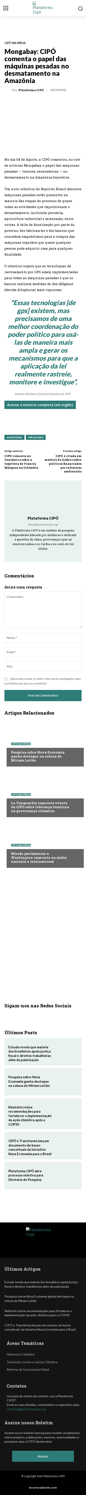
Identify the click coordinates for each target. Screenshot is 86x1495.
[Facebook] (63, 102)
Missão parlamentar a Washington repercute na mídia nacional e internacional (39, 857)
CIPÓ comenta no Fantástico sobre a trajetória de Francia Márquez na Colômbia (21, 462)
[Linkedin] (43, 102)
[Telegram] (53, 102)
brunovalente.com (43, 1487)
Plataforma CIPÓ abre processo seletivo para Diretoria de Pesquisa (25, 1175)
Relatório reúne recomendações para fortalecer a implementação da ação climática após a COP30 (29, 1115)
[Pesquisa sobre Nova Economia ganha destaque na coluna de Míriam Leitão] (43, 742)
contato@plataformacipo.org (26, 1409)
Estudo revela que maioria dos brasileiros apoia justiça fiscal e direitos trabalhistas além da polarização (29, 1053)
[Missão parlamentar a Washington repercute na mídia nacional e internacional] (43, 844)
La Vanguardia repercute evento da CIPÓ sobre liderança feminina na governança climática (40, 807)
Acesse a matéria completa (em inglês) (40, 404)
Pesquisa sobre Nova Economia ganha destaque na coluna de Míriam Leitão (37, 756)
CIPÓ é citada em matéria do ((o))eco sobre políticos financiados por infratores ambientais (63, 463)
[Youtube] (55, 554)
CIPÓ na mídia (15, 43)
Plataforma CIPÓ (31, 90)
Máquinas (35, 437)
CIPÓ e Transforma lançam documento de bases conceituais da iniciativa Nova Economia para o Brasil (29, 1147)
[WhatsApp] (22, 102)
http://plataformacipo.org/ (43, 524)
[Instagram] (37, 554)
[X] (32, 102)
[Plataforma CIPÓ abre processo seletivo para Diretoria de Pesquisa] (67, 1176)
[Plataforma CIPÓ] (9, 90)
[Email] (73, 102)
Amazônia (14, 437)
